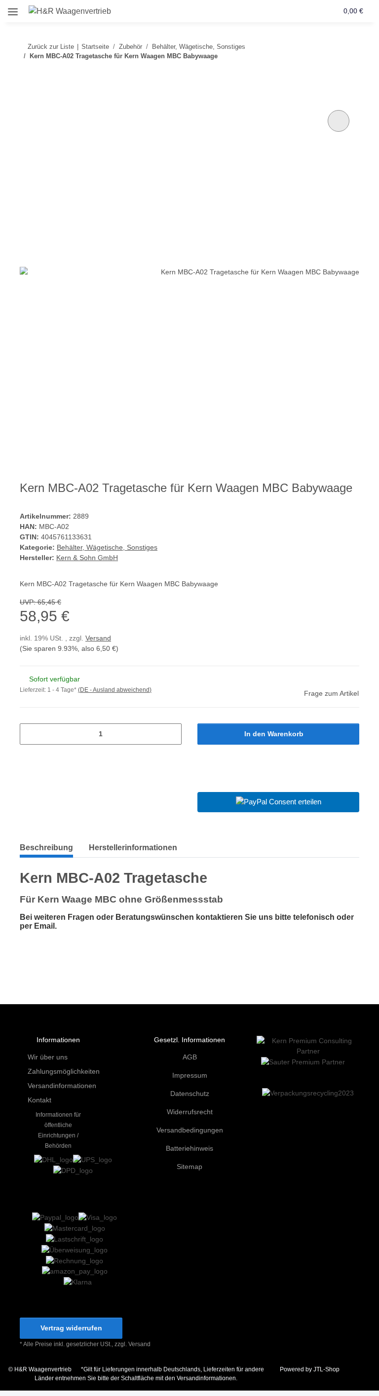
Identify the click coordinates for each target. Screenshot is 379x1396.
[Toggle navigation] (13, 8)
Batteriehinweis (189, 1148)
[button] (292, 11)
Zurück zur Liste (51, 46)
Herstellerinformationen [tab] (133, 847)
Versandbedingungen (189, 1130)
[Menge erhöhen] (170, 734)
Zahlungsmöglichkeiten (64, 1071)
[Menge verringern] (30, 734)
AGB (190, 1057)
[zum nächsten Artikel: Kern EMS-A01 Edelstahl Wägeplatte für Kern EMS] (348, 75)
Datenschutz (189, 1093)
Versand (98, 638)
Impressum (189, 1075)
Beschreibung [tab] (46, 847)
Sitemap (189, 1166)
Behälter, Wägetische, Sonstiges (107, 547)
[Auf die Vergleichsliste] (338, 121)
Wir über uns (48, 1057)
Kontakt (39, 1100)
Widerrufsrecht (190, 1112)
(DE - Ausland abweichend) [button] (115, 689)
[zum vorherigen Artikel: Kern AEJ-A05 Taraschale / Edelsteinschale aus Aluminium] (327, 75)
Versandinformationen (62, 1086)
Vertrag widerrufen (71, 1328)
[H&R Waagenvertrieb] (70, 11)
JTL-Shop (326, 1369)
